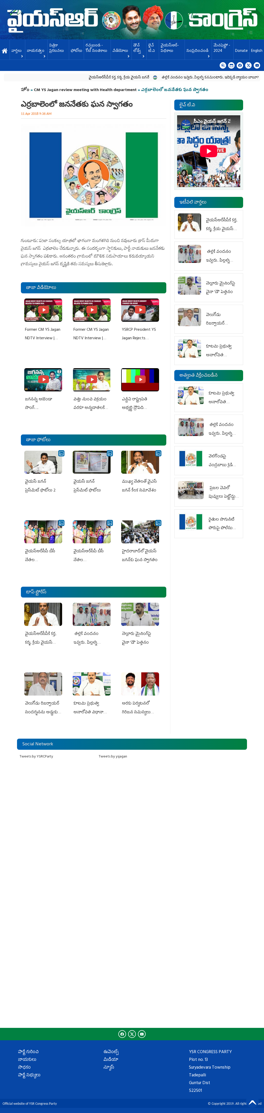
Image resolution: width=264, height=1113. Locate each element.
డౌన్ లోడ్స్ (137, 48)
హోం (25, 90)
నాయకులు (27, 1060)
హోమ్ (5, 51)
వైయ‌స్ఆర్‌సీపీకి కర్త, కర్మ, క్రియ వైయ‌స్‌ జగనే (98, 77)
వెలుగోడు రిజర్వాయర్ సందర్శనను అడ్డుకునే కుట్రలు (43, 712)
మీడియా (110, 1060)
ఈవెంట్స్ (111, 1052)
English (256, 51)
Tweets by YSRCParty (36, 756)
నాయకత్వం (35, 51)
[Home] (132, 19)
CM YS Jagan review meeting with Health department (85, 90)
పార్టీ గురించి (28, 1052)
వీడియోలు (120, 51)
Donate (241, 51)
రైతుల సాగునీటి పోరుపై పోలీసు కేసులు (221, 528)
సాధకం (24, 1068)
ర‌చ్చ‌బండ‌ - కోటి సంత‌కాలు (96, 48)
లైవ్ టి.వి (151, 48)
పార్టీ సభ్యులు (29, 1075)
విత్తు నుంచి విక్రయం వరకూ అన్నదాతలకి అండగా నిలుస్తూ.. (89, 408)
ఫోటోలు (76, 51)
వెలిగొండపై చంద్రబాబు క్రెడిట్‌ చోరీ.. (222, 465)
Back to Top (252, 1101)
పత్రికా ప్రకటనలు (56, 48)
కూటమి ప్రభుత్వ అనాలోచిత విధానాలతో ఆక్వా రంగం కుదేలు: (91, 712)
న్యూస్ (108, 1068)
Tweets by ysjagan (113, 756)
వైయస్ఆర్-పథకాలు (170, 48)
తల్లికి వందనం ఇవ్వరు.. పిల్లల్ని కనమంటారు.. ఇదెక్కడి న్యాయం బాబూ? (189, 77)
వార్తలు (16, 51)
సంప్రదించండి (197, 51)
